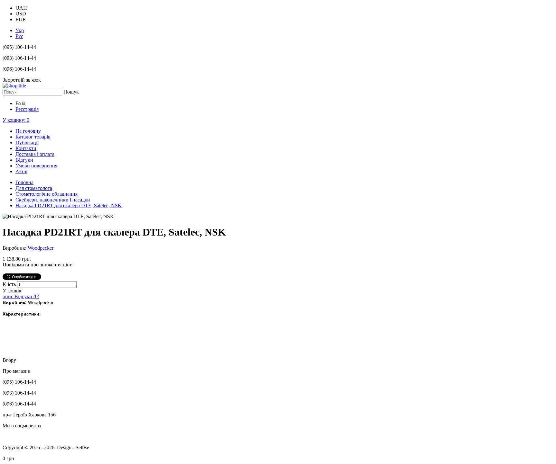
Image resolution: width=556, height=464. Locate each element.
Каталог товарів (33, 136)
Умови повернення (36, 165)
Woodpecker (40, 248)
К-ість (10, 284)
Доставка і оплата (34, 154)
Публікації (27, 142)
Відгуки (24, 160)
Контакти (25, 148)
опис (8, 296)
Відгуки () (26, 296)
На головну (28, 131)
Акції (21, 171)
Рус (19, 36)
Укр (19, 30)
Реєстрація (27, 109)
